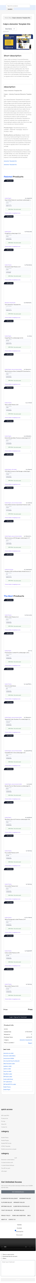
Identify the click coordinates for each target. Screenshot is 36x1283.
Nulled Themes (8, 265)
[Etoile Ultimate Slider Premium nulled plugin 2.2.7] (18, 427)
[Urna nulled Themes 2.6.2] (18, 875)
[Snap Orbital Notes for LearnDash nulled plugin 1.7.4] (18, 188)
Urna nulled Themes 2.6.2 (11, 886)
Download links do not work (10, 1256)
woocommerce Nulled (17, 369)
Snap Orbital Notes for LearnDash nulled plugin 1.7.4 (18, 200)
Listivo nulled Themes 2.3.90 (12, 952)
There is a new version (8, 1254)
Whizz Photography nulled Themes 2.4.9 (15, 919)
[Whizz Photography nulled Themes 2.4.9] (18, 908)
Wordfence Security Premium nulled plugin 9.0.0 (17, 819)
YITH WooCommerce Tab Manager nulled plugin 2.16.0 (18, 471)
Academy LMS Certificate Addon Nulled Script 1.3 (18, 571)
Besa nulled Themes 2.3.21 (11, 986)
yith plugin (4, 1171)
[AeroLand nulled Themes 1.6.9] (18, 256)
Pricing (3, 1121)
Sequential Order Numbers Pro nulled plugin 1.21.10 (18, 719)
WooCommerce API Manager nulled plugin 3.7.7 (17, 538)
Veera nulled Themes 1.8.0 (11, 404)
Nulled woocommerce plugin (8, 1149)
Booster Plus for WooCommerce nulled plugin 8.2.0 (18, 786)
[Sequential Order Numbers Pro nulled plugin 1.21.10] (18, 708)
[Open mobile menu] (1, 2)
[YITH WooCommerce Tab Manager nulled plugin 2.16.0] (18, 460)
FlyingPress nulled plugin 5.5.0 (13, 233)
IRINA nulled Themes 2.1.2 (12, 617)
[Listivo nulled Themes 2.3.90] (18, 942)
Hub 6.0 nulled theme (10, 686)
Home (6, 17)
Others (4, 1258)
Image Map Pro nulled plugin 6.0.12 (14, 338)
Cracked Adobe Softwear (7, 1165)
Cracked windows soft (7, 1162)
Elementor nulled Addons (9, 1159)
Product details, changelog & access (12, 213)
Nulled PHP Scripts (9, 569)
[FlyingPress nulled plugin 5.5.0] (18, 222)
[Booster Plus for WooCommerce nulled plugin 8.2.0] (18, 775)
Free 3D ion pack (5, 1168)
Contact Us (4, 1127)
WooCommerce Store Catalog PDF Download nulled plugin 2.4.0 (18, 371)
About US (3, 1124)
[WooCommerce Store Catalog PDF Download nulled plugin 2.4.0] (18, 360)
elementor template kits (10, 302)
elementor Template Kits (10, 161)
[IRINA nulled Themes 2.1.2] (18, 606)
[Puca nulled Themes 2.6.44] (18, 842)
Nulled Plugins (8, 198)
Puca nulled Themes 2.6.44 (12, 852)
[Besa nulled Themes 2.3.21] (18, 975)
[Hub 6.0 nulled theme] (18, 675)
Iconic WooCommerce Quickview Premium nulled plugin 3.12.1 (18, 504)
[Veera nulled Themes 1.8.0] (18, 394)
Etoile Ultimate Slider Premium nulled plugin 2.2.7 (18, 438)
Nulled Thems (4, 1137)
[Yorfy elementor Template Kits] (18, 291)
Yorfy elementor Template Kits (13, 304)
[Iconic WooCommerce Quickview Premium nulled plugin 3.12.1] (18, 494)
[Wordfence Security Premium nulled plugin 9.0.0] (18, 808)
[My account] (34, 2)
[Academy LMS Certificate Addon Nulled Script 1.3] (18, 560)
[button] (28, 1031)
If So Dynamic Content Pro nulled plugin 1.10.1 (17, 652)
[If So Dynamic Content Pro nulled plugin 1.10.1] (18, 640)
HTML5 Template (5, 1146)
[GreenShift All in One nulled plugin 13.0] (18, 742)
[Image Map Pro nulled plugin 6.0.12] (18, 327)
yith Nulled (14, 469)
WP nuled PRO (5, 1115)
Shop (10, 17)
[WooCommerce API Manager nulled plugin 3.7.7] (18, 527)
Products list (4, 1118)
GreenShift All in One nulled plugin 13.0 (15, 752)
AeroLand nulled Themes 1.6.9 (12, 266)
